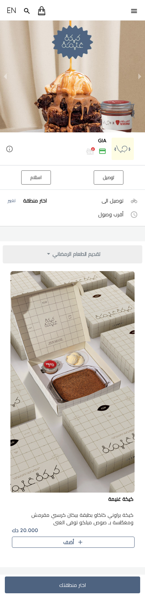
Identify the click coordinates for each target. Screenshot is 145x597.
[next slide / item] (140, 76)
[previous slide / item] (5, 76)
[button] (72, 149)
